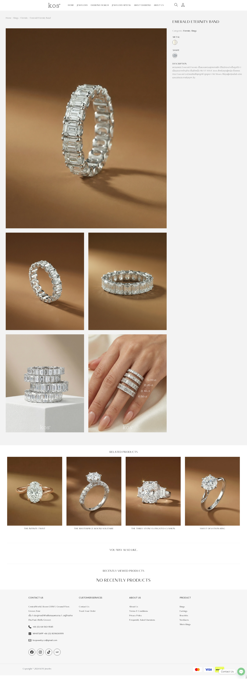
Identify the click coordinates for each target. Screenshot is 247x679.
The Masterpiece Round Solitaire (94, 528)
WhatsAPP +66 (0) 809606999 (48, 633)
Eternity (24, 18)
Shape (176, 50)
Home (8, 18)
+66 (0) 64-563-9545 (43, 626)
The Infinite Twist (34, 528)
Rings (15, 18)
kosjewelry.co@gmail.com (45, 640)
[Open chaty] (241, 671)
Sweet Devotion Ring (212, 528)
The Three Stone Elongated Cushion (153, 528)
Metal (176, 37)
